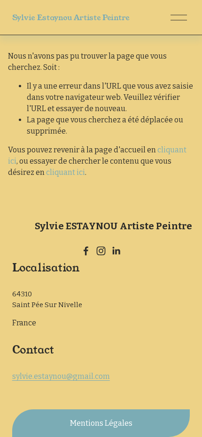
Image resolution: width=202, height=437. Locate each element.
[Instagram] (101, 251)
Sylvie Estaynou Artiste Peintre (71, 17)
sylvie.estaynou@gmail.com (61, 376)
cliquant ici (65, 172)
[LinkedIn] (116, 251)
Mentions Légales (101, 423)
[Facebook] (86, 251)
